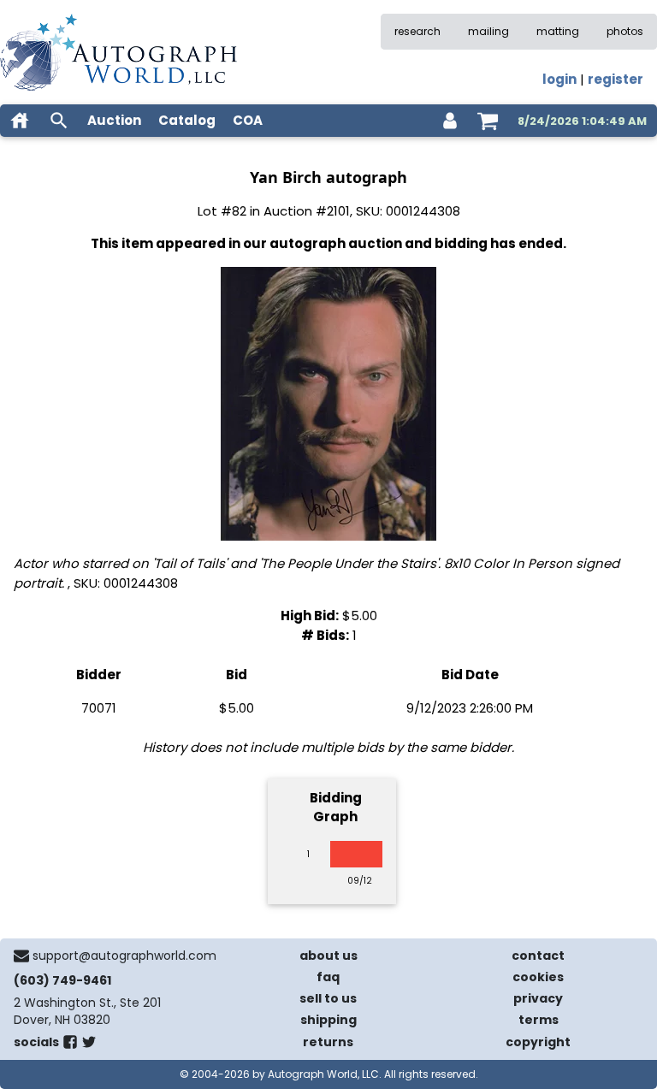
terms (538, 1019)
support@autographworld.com (124, 955)
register (615, 79)
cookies (538, 976)
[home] (20, 120)
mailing (488, 31)
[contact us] (21, 955)
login (559, 79)
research (417, 31)
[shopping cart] (487, 120)
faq (328, 976)
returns (328, 1042)
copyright (538, 1042)
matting (557, 31)
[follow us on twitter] (89, 1045)
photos (625, 31)
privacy (538, 998)
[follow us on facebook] (70, 1045)
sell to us (328, 998)
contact (538, 955)
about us (328, 955)
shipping (328, 1019)
